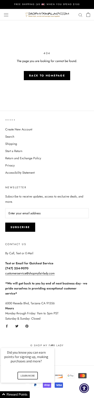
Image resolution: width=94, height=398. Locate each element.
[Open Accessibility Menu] (84, 388)
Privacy (10, 165)
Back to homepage (47, 76)
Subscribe (20, 227)
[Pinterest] (26, 326)
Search (9, 136)
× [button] (52, 345)
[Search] (80, 14)
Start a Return (13, 151)
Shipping (11, 144)
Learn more (28, 375)
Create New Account (18, 129)
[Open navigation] (6, 14)
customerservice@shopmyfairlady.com (30, 273)
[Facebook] (6, 326)
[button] (33, 394)
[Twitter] (16, 326)
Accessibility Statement (20, 172)
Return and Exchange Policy (23, 158)
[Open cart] (88, 14)
